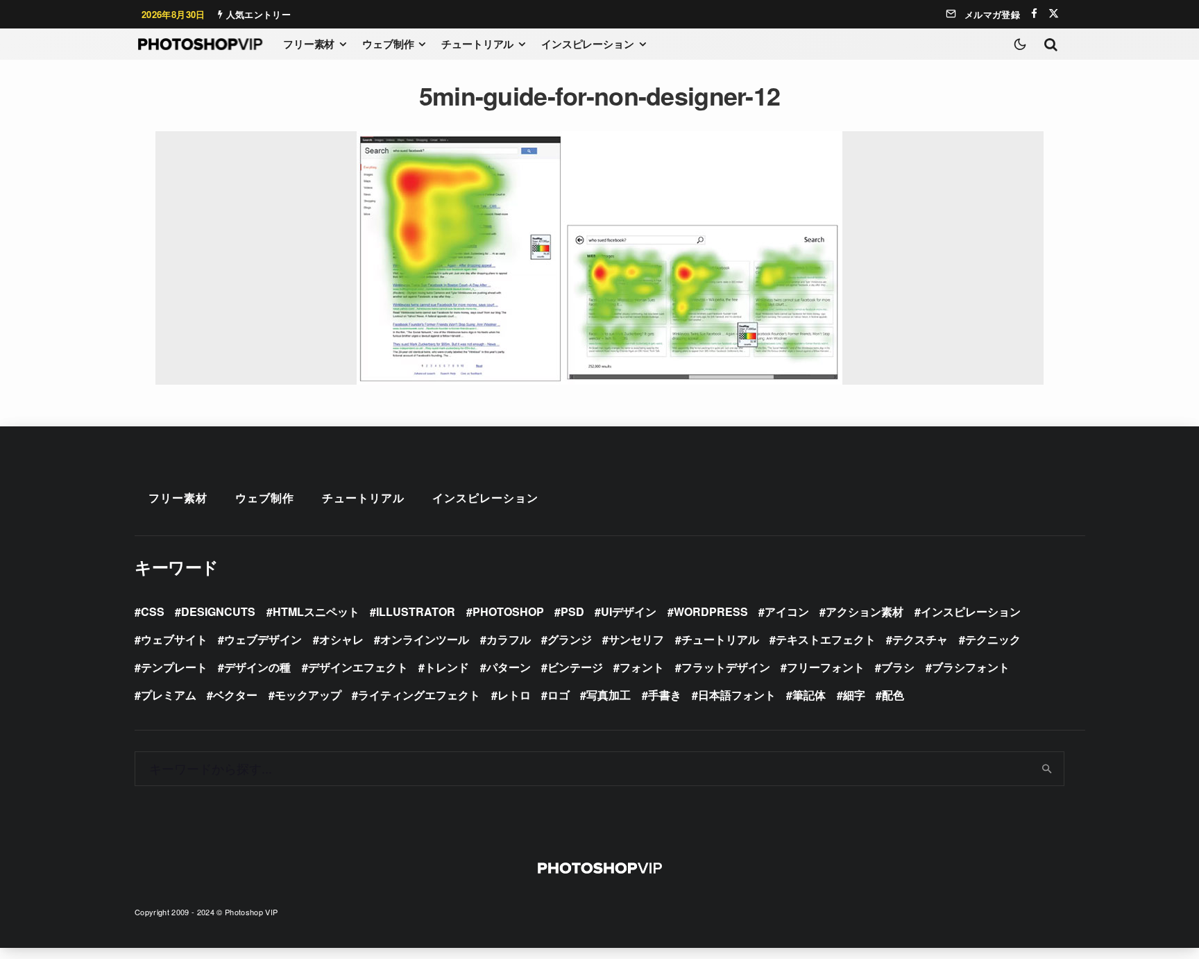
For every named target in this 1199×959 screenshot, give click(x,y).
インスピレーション (587, 43)
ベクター (235, 695)
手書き (664, 695)
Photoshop (508, 611)
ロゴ (558, 695)
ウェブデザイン (263, 639)
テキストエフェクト (826, 639)
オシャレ (341, 639)
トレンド (447, 667)
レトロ (514, 695)
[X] (1053, 13)
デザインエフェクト (358, 667)
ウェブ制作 (388, 43)
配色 (893, 695)
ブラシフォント (971, 667)
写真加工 (608, 695)
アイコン (787, 611)
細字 (854, 695)
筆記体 (809, 695)
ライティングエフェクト (419, 695)
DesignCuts (218, 611)
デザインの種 (257, 667)
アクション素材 (864, 611)
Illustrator (415, 611)
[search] (1047, 768)
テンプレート (174, 667)
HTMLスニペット (316, 611)
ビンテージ (575, 667)
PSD (572, 611)
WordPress (711, 611)
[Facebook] (1034, 13)
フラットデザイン (725, 667)
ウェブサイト (174, 639)
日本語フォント (737, 695)
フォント (642, 667)
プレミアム (168, 695)
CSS (152, 611)
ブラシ (898, 667)
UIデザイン (628, 611)
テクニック (993, 639)
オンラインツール (424, 639)
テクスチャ (920, 639)
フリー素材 (308, 43)
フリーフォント (826, 667)
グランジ (569, 639)
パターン (508, 667)
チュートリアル (477, 43)
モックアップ (308, 695)
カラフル (508, 639)
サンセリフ (636, 639)
